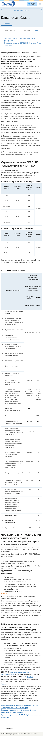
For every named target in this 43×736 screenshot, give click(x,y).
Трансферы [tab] (26, 30)
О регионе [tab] (7, 23)
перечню (30, 677)
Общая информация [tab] (10, 30)
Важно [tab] (36, 30)
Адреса (4, 684)
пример (11, 674)
